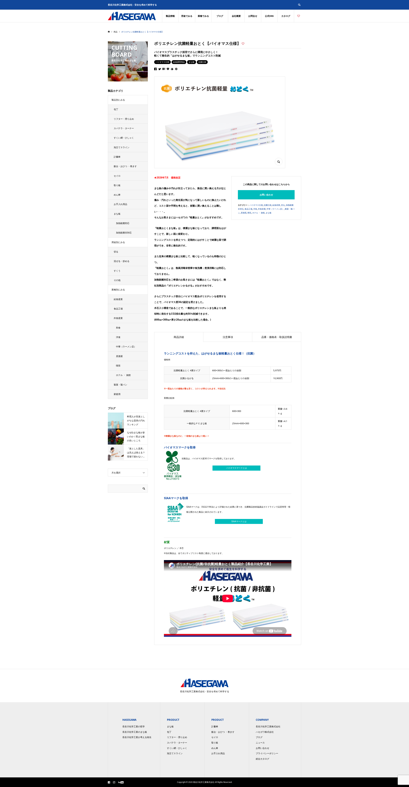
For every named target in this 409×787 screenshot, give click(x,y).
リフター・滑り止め (124, 118)
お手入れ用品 (120, 204)
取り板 (117, 185)
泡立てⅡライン (121, 147)
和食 (118, 327)
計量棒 (117, 156)
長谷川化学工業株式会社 (268, 726)
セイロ (117, 175)
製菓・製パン (120, 384)
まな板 (191, 62)
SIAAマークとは (239, 521)
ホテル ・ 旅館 (258, 212)
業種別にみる (118, 289)
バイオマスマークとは (236, 467)
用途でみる (186, 15)
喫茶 (249, 212)
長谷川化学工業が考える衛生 (136, 737)
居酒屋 (244, 212)
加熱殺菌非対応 (124, 232)
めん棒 (117, 194)
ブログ (219, 15)
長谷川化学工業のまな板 (134, 731)
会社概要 (236, 15)
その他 (117, 280)
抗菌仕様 (202, 62)
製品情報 (170, 15)
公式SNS (269, 15)
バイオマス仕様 (162, 62)
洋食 (255, 209)
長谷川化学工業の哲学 (133, 726)
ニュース (260, 742)
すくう (117, 270)
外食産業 (262, 209)
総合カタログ (262, 758)
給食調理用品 (179, 62)
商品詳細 (179, 337)
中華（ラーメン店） (275, 209)
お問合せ (252, 15)
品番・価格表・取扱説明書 (276, 337)
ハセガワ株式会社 (265, 731)
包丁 (116, 109)
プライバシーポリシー (267, 753)
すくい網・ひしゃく (124, 137)
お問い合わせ (266, 194)
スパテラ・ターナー (124, 128)
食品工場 (248, 209)
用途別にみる (118, 242)
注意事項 (228, 337)
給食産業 (276, 205)
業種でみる (203, 15)
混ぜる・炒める (121, 261)
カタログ (285, 15)
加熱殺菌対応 (122, 223)
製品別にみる (118, 99)
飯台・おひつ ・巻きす (125, 166)
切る (283, 205)
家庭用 (117, 394)
